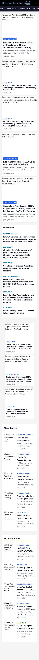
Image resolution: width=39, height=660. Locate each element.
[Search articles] (36, 3)
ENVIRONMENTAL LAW (27, 9)
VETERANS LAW (12, 9)
